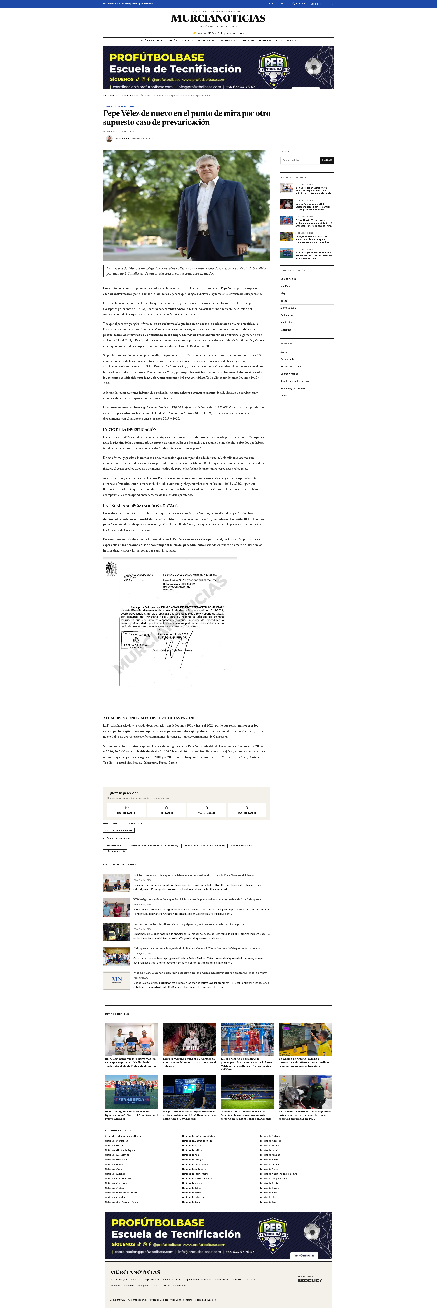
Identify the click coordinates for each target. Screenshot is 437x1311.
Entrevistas (229, 40)
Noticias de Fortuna (269, 1136)
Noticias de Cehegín (192, 1159)
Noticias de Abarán (192, 1183)
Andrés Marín (122, 138)
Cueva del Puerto (115, 845)
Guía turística (288, 279)
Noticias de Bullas (191, 1188)
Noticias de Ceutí (191, 1202)
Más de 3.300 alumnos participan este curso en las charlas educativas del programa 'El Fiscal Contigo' (200, 973)
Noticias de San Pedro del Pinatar (122, 1202)
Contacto (187, 1300)
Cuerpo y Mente (151, 1279)
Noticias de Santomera (194, 1169)
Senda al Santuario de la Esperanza (204, 845)
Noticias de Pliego (268, 1169)
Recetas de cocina (290, 366)
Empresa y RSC (207, 40)
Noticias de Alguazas (270, 1140)
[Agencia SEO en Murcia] (310, 1278)
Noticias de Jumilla (115, 1197)
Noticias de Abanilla (269, 1155)
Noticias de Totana (114, 1188)
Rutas (283, 301)
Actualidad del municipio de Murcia (123, 1136)
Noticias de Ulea (267, 1197)
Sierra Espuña (288, 308)
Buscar (300, 3)
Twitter (166, 1285)
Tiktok (155, 1285)
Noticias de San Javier (116, 1183)
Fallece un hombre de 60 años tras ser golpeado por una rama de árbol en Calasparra (188, 924)
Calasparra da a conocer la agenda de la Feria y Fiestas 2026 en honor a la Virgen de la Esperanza (197, 948)
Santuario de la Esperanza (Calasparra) (154, 845)
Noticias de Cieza (114, 1164)
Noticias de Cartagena (116, 1140)
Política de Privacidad (205, 1300)
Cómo (283, 396)
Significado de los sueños (294, 381)
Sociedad (248, 40)
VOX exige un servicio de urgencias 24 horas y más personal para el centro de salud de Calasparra (197, 899)
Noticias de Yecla (113, 1169)
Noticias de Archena (192, 1145)
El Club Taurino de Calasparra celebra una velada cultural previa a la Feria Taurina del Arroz (194, 875)
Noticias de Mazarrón (116, 1159)
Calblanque (286, 315)
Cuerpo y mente (289, 374)
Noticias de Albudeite (270, 1188)
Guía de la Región (115, 851)
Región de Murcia (150, 40)
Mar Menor (286, 286)
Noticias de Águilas (115, 1173)
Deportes (264, 40)
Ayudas (284, 352)
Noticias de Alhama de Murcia (197, 1140)
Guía (270, 3)
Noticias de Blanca (268, 1159)
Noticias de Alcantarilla (117, 1155)
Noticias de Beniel (191, 1192)
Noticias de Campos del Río (273, 1178)
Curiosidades (287, 359)
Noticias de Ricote (268, 1183)
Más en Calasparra (242, 845)
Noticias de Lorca (114, 1145)
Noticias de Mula (190, 1155)
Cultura (187, 40)
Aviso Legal (175, 1300)
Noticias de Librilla (269, 1164)
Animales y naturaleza (292, 388)
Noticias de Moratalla (270, 1145)
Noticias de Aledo (268, 1192)
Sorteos (283, 3)
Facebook (115, 1285)
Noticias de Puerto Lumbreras (197, 1178)
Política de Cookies (158, 1300)
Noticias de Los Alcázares (195, 1164)
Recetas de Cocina (172, 1279)
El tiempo (285, 330)
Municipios (286, 322)
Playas (284, 293)
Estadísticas (179, 1285)
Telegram (143, 1285)
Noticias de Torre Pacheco (118, 1178)
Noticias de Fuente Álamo (195, 1173)
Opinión (172, 40)
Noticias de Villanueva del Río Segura (278, 1173)
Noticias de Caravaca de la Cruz (121, 1192)
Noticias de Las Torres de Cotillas (199, 1136)
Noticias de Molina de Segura (120, 1150)
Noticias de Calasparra (119, 830)
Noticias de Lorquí (268, 1150)
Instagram (129, 1285)
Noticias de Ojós (267, 1202)
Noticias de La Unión (192, 1150)
